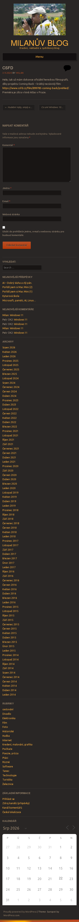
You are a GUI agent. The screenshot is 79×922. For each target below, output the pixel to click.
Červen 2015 (9, 628)
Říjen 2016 (8, 571)
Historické (8, 731)
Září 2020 (7, 470)
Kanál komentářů (12, 807)
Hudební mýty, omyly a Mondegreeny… (20, 107)
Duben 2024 (9, 396)
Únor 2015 (8, 646)
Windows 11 (16, 315)
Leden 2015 (9, 650)
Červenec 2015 (10, 624)
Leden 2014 (9, 694)
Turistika (7, 779)
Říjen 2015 (8, 615)
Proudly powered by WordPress (19, 911)
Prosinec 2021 (10, 431)
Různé (6, 762)
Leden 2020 (9, 488)
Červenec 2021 (10, 448)
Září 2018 (7, 519)
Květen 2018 (9, 532)
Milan (20, 73)
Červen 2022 (9, 413)
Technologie (9, 775)
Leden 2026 (9, 356)
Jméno (6, 188)
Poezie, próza (10, 753)
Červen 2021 (9, 453)
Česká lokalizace (11, 812)
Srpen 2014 (8, 672)
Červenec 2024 (10, 387)
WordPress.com (11, 915)
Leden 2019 (9, 505)
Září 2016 (7, 576)
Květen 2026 (9, 352)
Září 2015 (7, 620)
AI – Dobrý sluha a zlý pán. (17, 283)
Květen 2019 (9, 497)
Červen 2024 (9, 391)
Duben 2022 (9, 422)
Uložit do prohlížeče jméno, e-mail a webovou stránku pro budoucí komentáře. (33, 233)
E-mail (6, 201)
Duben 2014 (9, 690)
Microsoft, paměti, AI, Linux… (19, 300)
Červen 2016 (9, 585)
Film (4, 722)
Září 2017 (7, 549)
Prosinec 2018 (10, 510)
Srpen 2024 (8, 382)
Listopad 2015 (10, 611)
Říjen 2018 (8, 514)
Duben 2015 (9, 637)
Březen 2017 (9, 558)
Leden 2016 (9, 602)
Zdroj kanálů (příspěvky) (16, 803)
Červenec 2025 (10, 369)
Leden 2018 (9, 536)
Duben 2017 (9, 554)
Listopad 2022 (10, 409)
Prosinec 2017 (10, 541)
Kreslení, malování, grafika (17, 744)
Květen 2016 (9, 589)
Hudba (6, 735)
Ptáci (5, 757)
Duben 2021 (9, 457)
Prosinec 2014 (10, 655)
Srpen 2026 (8, 347)
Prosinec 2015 (10, 607)
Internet (7, 740)
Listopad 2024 (10, 378)
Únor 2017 (8, 563)
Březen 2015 (9, 642)
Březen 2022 (9, 426)
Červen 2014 (9, 681)
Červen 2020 (9, 475)
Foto (5, 727)
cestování (7, 709)
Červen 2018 (9, 527)
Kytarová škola (10, 296)
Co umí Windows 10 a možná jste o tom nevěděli (53, 107)
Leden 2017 (9, 567)
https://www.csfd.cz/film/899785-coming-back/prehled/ (35, 88)
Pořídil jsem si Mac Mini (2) (17, 287)
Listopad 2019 (10, 492)
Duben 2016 (9, 593)
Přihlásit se (8, 799)
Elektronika (8, 718)
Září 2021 (7, 444)
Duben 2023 (9, 404)
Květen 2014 (9, 685)
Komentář (8, 145)
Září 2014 (7, 668)
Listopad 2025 (10, 365)
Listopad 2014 (10, 659)
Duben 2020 (9, 479)
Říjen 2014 (8, 664)
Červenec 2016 (10, 580)
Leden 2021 (9, 461)
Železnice (7, 784)
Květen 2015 (9, 633)
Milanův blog (39, 42)
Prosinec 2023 (10, 400)
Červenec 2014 (10, 677)
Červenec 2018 (10, 523)
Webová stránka (11, 214)
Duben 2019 (9, 501)
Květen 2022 (9, 418)
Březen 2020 (9, 483)
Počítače (7, 749)
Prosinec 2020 (10, 466)
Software (7, 766)
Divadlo (6, 713)
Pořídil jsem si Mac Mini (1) (17, 291)
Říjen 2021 (8, 439)
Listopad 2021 (10, 435)
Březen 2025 (9, 374)
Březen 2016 (9, 598)
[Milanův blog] (40, 36)
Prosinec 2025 (10, 360)
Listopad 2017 (10, 545)
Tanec (5, 771)
